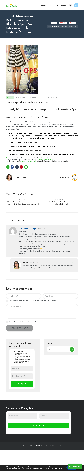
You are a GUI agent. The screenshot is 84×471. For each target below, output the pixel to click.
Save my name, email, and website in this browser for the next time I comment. (33, 300)
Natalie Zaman (32, 142)
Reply (73, 228)
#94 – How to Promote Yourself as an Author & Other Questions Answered (23, 203)
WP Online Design (42, 446)
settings (60, 468)
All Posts (63, 23)
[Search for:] (61, 349)
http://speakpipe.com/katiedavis (46, 159)
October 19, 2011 (61, 199)
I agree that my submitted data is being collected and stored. (28, 322)
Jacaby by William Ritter (32, 150)
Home (54, 23)
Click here (8, 158)
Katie (25, 263)
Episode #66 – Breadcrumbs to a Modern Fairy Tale (61, 203)
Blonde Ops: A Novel (16, 146)
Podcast (72, 23)
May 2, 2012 (23, 199)
